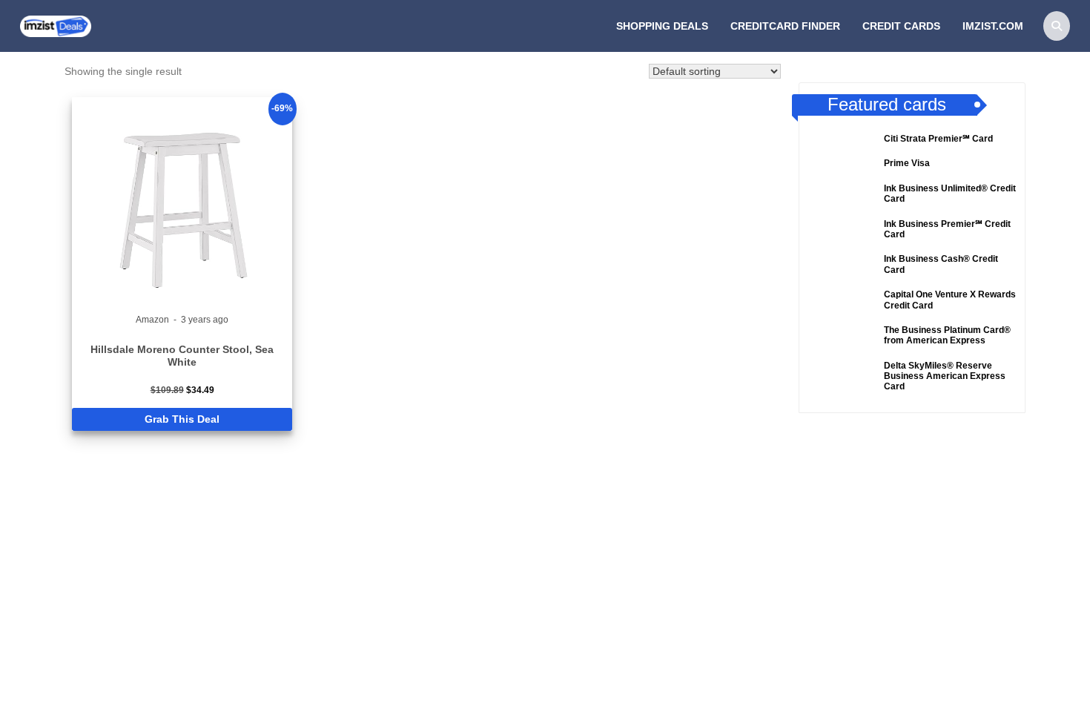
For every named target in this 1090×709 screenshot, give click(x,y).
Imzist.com (992, 26)
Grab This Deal (182, 419)
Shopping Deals (662, 26)
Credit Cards (901, 26)
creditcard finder (785, 26)
